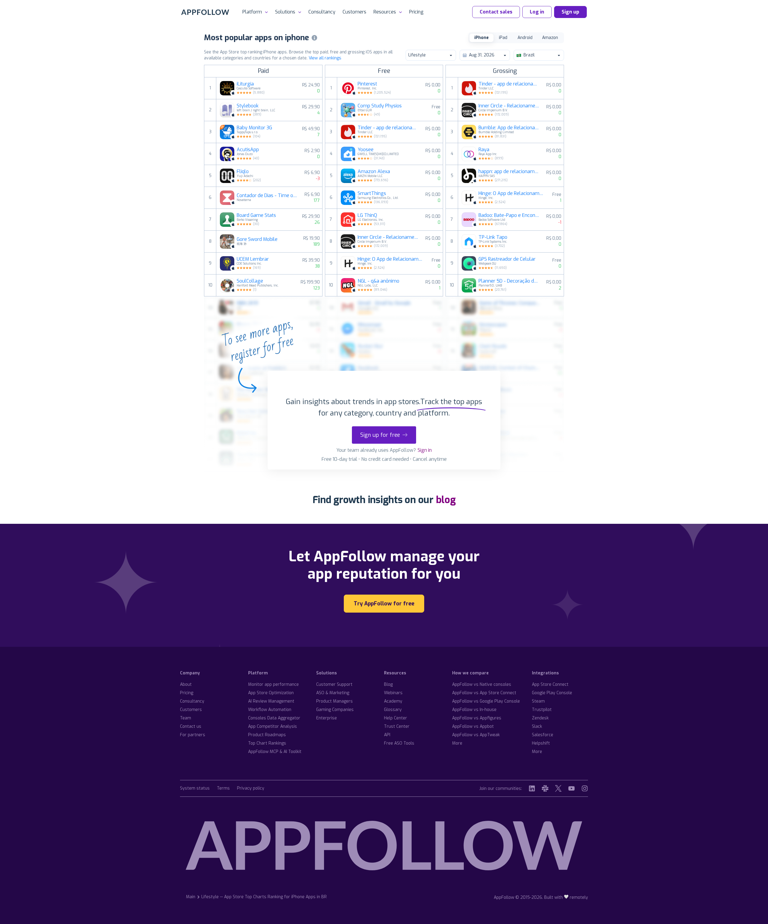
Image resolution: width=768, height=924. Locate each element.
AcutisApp (248, 149)
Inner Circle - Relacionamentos (388, 237)
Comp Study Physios (380, 106)
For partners (192, 735)
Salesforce (542, 735)
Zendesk (540, 718)
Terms (223, 788)
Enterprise (326, 718)
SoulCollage (250, 281)
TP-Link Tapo (492, 237)
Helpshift (541, 743)
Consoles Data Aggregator (274, 718)
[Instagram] (584, 788)
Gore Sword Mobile (257, 239)
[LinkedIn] (532, 788)
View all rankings (325, 58)
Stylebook (248, 106)
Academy (393, 701)
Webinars (393, 693)
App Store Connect (550, 684)
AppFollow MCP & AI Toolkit (275, 751)
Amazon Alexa (374, 171)
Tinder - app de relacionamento (388, 127)
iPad (503, 37)
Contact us (190, 726)
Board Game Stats (256, 215)
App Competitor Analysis (272, 726)
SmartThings (372, 193)
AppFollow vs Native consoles (481, 684)
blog (446, 500)
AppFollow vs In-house (474, 709)
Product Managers (334, 701)
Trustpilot (542, 709)
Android (525, 37)
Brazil (529, 55)
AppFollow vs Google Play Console (486, 701)
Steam (538, 701)
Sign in (425, 450)
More (457, 743)
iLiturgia (245, 84)
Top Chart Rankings (267, 743)
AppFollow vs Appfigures (476, 718)
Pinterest (367, 84)
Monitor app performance (273, 684)
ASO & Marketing (332, 693)
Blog (388, 684)
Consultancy (321, 12)
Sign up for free (380, 435)
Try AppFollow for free (384, 603)
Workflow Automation (269, 709)
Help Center (395, 718)
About (186, 684)
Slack (537, 726)
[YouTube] (571, 788)
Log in (537, 12)
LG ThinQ (367, 215)
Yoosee (366, 149)
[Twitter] (558, 788)
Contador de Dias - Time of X (267, 195)
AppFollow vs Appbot (473, 726)
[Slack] (545, 788)
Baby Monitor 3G (254, 127)
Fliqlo (243, 171)
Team (185, 718)
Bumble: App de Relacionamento (508, 127)
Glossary (393, 709)
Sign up (570, 12)
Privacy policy (250, 788)
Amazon (550, 37)
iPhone (481, 37)
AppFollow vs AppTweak (476, 735)
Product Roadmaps (267, 735)
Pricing (416, 12)
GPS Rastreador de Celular (507, 259)
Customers (354, 12)
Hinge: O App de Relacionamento (391, 259)
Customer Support (334, 684)
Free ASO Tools (399, 743)
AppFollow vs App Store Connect (484, 693)
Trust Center (397, 726)
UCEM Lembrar (253, 259)
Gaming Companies (335, 709)
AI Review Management (271, 701)
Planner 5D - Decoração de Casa (508, 281)
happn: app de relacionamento (508, 171)
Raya (483, 149)
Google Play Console (552, 693)
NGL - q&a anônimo (378, 281)
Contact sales (496, 12)
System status (195, 788)
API (387, 735)
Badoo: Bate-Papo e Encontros (508, 215)
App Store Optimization (271, 693)
